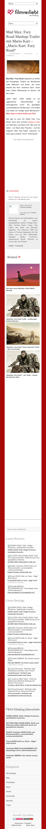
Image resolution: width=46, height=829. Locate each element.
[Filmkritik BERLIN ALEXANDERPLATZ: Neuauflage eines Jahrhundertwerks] (24, 590)
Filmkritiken (10, 782)
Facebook (19, 246)
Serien (8, 791)
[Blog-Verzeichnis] (18, 819)
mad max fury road (26, 197)
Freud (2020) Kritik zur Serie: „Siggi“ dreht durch (24, 642)
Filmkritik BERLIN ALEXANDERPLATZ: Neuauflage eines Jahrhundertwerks (22, 749)
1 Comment (19, 664)
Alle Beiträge (22, 199)
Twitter (11, 246)
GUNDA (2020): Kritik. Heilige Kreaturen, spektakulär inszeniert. (22, 717)
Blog (8, 778)
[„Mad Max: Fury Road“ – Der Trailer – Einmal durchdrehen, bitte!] (23, 373)
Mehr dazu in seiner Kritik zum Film (20, 114)
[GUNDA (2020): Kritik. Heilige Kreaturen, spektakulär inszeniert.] (24, 547)
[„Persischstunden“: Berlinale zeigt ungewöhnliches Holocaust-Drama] (24, 691)
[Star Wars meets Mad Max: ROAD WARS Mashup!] (23, 287)
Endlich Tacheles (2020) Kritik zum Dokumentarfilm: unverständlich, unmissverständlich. (20, 734)
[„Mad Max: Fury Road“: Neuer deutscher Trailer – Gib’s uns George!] (23, 345)
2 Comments (20, 582)
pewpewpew (14, 191)
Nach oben (30, 825)
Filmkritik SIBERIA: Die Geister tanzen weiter (23, 663)
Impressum (18, 823)
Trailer (8, 805)
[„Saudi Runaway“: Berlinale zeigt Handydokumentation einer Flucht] (24, 671)
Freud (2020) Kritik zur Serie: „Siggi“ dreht (22, 580)
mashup (35, 197)
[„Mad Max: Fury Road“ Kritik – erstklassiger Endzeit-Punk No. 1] (23, 317)
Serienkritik (10, 796)
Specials (9, 801)
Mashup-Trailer (34, 122)
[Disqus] (23, 414)
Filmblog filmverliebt (27, 709)
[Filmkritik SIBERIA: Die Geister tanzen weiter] (24, 660)
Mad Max (17, 197)
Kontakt (28, 823)
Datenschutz (16, 825)
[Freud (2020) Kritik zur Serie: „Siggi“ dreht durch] (24, 578)
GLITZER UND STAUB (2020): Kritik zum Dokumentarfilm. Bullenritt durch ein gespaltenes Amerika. (22, 725)
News (28, 199)
